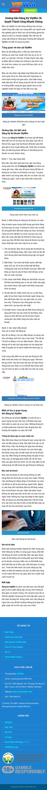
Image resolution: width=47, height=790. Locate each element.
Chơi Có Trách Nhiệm (14, 647)
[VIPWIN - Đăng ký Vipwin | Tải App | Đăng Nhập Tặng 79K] (23, 4)
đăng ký (40, 39)
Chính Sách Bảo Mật (13, 637)
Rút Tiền (9, 732)
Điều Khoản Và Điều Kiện (15, 642)
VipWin (5, 42)
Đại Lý (7, 652)
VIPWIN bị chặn (11, 747)
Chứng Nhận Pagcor (13, 657)
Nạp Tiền (9, 727)
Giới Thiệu (9, 632)
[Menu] (3, 4)
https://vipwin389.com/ (23, 692)
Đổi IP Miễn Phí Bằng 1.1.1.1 (17, 742)
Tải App (8, 737)
